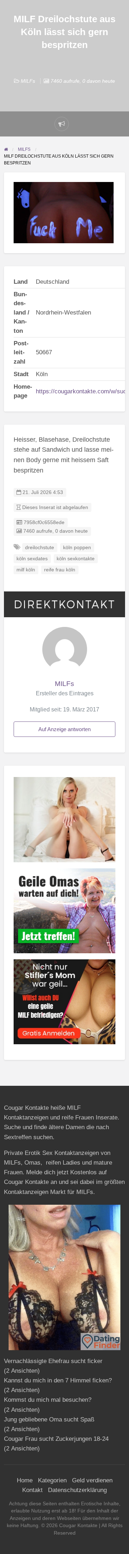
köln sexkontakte (76, 558)
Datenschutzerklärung (77, 1490)
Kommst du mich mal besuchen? (47, 1399)
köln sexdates (32, 558)
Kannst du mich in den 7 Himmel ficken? (58, 1380)
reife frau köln (59, 569)
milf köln (25, 569)
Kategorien (52, 1480)
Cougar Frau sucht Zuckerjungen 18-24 (56, 1438)
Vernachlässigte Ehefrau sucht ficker (53, 1361)
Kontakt (32, 1490)
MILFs (28, 81)
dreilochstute (39, 547)
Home (25, 1480)
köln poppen (77, 547)
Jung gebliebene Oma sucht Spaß (49, 1419)
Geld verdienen (92, 1480)
